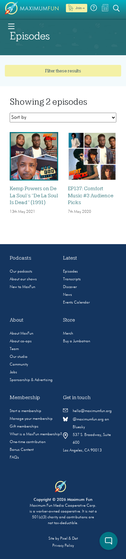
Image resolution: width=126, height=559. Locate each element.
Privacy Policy (63, 546)
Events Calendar (76, 303)
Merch (68, 334)
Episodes (70, 272)
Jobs (13, 372)
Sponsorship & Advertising (31, 380)
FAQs (14, 458)
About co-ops (21, 341)
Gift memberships (24, 427)
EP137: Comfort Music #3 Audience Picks (90, 195)
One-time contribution (28, 442)
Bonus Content (22, 450)
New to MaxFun (22, 287)
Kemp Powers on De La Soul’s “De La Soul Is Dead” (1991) (34, 195)
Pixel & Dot (69, 539)
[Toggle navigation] (11, 26)
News (67, 295)
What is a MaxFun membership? (36, 434)
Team (14, 349)
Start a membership (25, 411)
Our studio (18, 357)
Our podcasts (21, 272)
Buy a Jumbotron (76, 341)
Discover (70, 287)
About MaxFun (21, 334)
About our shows (23, 279)
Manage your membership (31, 419)
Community (19, 365)
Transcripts (72, 279)
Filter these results (63, 70)
